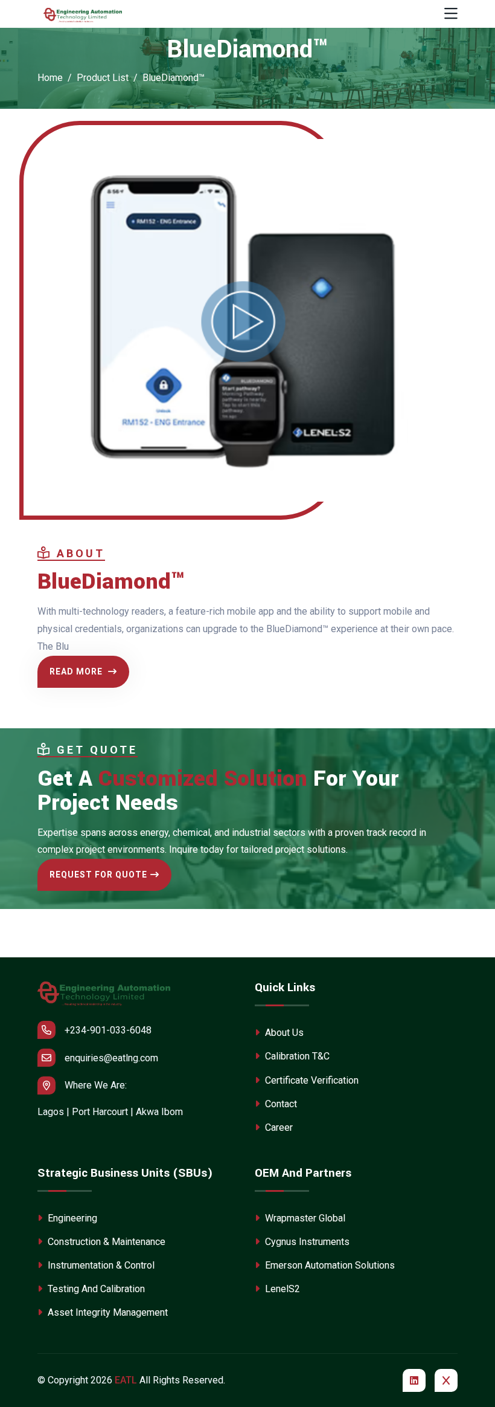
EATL (126, 1380)
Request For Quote (98, 874)
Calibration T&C (296, 1056)
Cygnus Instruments (306, 1241)
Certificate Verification (311, 1080)
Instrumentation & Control (100, 1265)
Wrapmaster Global (304, 1218)
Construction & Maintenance (105, 1241)
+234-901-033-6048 (108, 1030)
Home (50, 77)
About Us (283, 1032)
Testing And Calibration (95, 1289)
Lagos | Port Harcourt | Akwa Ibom (110, 1112)
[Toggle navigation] (451, 14)
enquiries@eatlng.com (111, 1058)
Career (278, 1127)
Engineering (71, 1218)
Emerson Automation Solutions (329, 1265)
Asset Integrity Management (106, 1312)
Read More (77, 671)
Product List (103, 77)
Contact (280, 1104)
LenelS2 (281, 1289)
